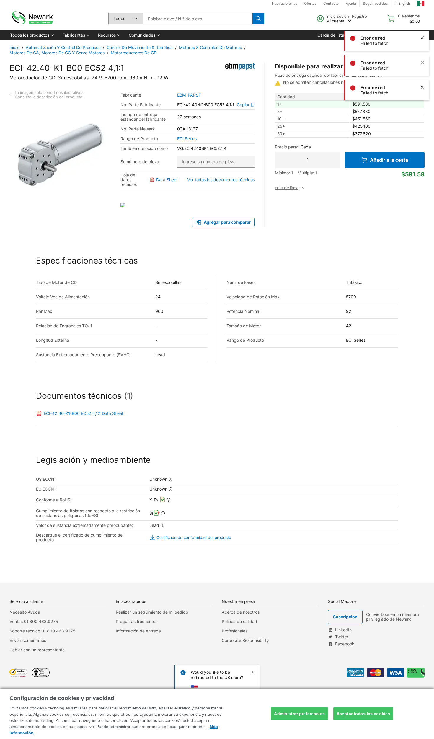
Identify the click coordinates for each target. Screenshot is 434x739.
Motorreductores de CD (134, 52)
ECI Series (187, 138)
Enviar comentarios (27, 640)
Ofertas (310, 3)
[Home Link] (31, 18)
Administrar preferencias (299, 713)
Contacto (331, 3)
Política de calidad (239, 621)
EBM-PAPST (189, 95)
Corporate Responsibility (245, 640)
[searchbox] (197, 18)
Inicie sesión (337, 16)
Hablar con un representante (37, 649)
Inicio (14, 47)
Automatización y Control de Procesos (63, 47)
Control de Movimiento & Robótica (140, 47)
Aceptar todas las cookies (363, 713)
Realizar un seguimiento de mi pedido (152, 611)
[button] (31, 35)
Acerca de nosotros (241, 611)
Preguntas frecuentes (136, 621)
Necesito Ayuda (24, 611)
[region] (217, 714)
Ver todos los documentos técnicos (221, 179)
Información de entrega (138, 630)
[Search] (258, 18)
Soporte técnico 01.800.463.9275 (42, 630)
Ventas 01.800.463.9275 (33, 621)
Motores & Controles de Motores (210, 47)
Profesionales (234, 630)
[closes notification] (422, 13)
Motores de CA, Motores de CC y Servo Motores (57, 52)
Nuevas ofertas (284, 3)
